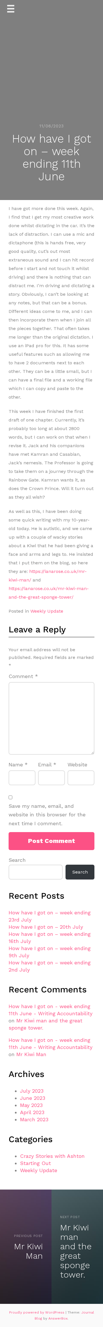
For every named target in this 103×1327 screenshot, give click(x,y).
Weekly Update (46, 611)
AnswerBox (58, 1318)
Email (47, 765)
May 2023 (31, 1105)
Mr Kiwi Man (31, 1054)
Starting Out (35, 1163)
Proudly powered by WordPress (37, 1312)
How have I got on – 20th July (46, 927)
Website (77, 765)
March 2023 (34, 1119)
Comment (23, 676)
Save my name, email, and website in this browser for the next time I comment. (47, 814)
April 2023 (32, 1112)
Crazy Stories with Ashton (52, 1156)
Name (18, 765)
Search (17, 860)
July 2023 (31, 1091)
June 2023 (32, 1098)
